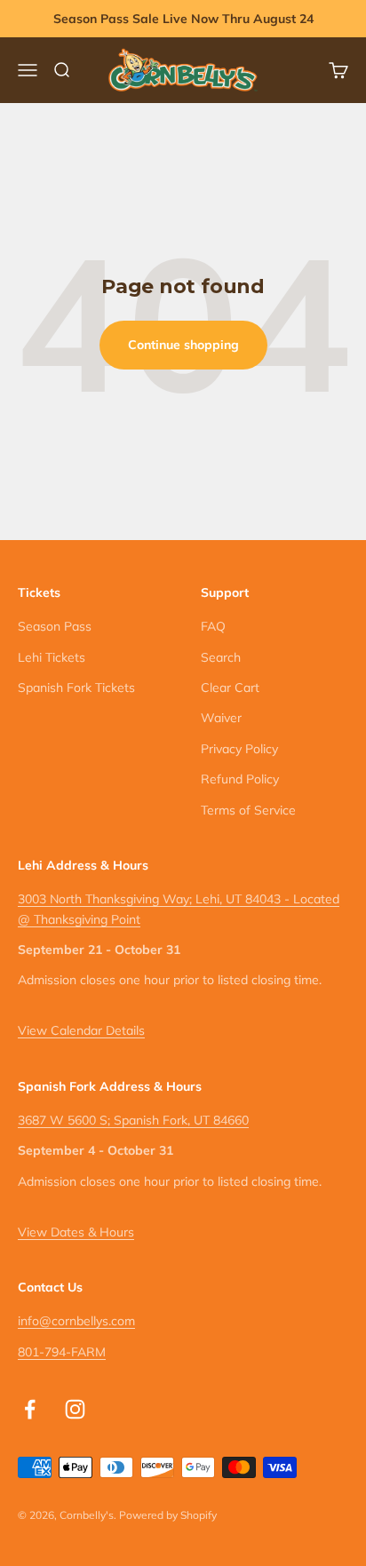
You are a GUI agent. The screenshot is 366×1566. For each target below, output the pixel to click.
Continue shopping (183, 345)
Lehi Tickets (51, 657)
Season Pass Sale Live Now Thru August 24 (183, 19)
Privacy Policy (239, 749)
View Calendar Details (81, 1030)
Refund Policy (240, 779)
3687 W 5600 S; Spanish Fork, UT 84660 (133, 1120)
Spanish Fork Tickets (76, 688)
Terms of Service (248, 810)
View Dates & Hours (76, 1232)
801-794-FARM (62, 1352)
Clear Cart (230, 688)
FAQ (213, 626)
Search (221, 657)
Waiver (221, 718)
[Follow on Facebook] (30, 1409)
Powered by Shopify (168, 1515)
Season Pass (55, 626)
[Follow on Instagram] (75, 1409)
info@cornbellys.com (76, 1321)
